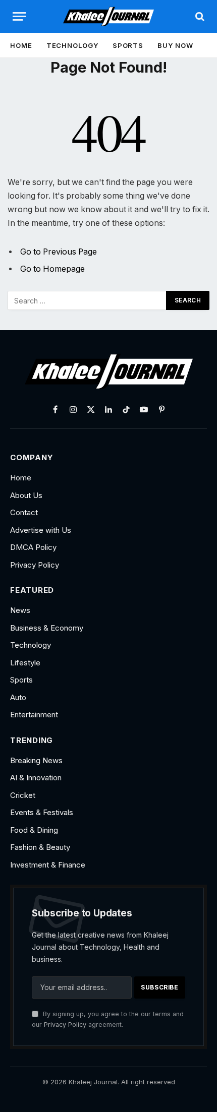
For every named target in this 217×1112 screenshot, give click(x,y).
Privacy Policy (65, 1024)
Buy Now (175, 45)
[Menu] (19, 16)
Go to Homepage (52, 269)
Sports (128, 45)
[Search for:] (87, 300)
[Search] (198, 16)
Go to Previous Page (58, 252)
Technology (72, 45)
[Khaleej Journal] (108, 16)
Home (21, 45)
